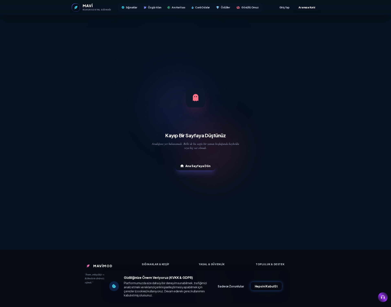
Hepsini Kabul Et (266, 286)
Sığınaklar (131, 7)
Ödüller (225, 7)
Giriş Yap (284, 7)
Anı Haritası (178, 7)
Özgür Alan (154, 7)
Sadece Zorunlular (231, 286)
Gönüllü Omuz (250, 7)
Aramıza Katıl (307, 7)
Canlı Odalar (202, 7)
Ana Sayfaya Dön (198, 166)
